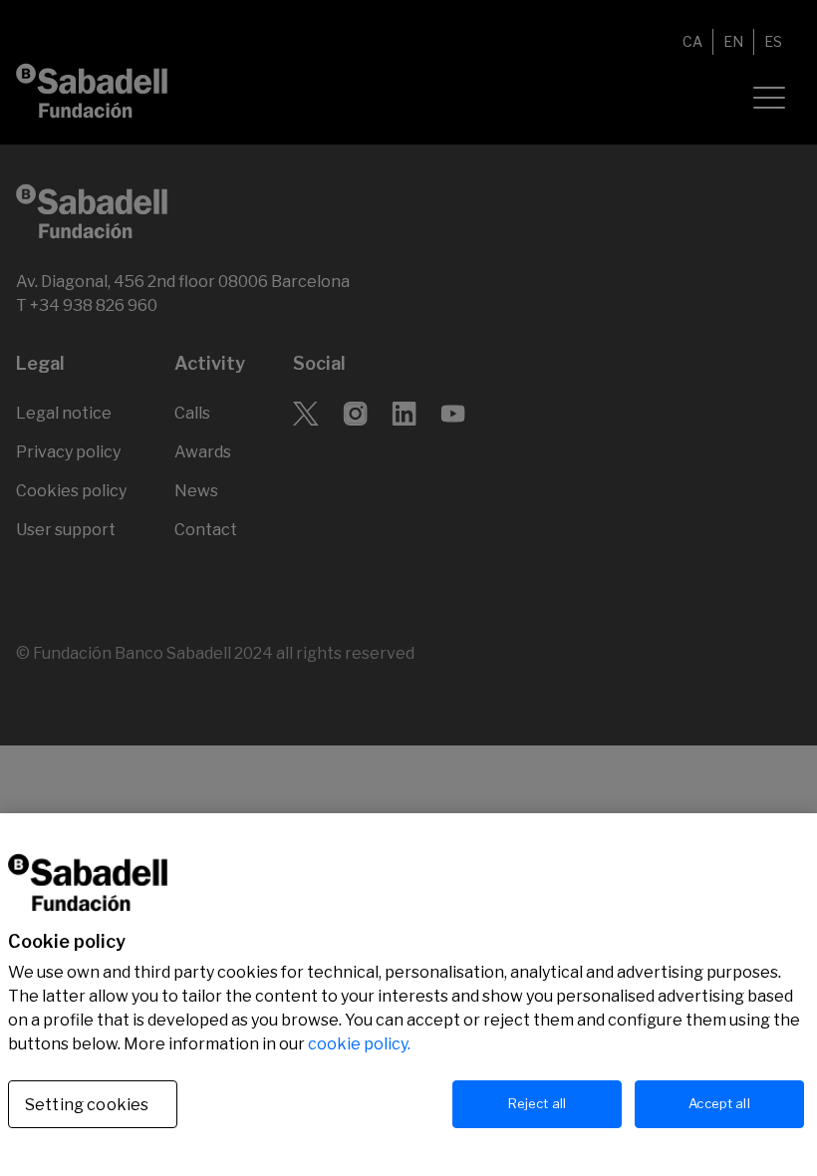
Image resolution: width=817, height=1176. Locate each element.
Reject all (537, 1103)
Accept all (718, 1103)
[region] (408, 994)
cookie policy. (359, 1043)
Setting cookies (86, 1104)
